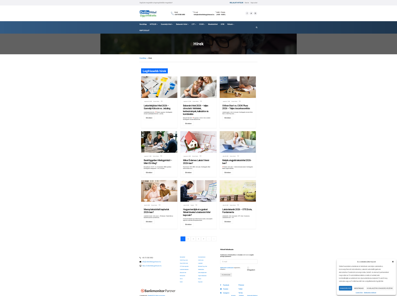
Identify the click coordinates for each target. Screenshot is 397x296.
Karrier (247, 3)
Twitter (240, 289)
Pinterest (241, 285)
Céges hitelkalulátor (202, 275)
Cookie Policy (359, 292)
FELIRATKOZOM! (226, 275)
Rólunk (199, 278)
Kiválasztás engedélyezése (380, 288)
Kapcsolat (254, 3)
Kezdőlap (143, 58)
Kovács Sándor (156, 101)
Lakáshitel (200, 263)
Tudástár (192, 205)
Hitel (162, 101)
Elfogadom (251, 270)
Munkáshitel (182, 257)
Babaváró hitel (183, 272)
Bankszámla (182, 275)
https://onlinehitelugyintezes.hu (151, 266)
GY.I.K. (181, 278)
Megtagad (359, 288)
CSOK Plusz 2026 (184, 260)
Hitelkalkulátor (201, 269)
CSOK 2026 (200, 260)
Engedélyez (345, 288)
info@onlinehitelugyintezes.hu (151, 262)
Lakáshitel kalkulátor (184, 269)
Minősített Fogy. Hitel (202, 266)
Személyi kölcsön (201, 257)
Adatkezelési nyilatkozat (370, 292)
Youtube (225, 289)
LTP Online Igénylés (184, 266)
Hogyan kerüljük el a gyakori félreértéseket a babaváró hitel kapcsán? (196, 212)
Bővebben (149, 118)
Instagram (226, 293)
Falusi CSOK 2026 (184, 263)
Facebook (226, 285)
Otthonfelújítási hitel (202, 272)
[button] (393, 262)
